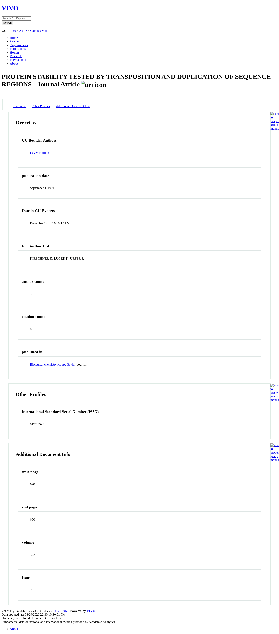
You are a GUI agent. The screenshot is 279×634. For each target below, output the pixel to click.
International (18, 59)
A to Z (23, 30)
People (14, 41)
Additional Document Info (73, 106)
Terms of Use (61, 611)
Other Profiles (41, 106)
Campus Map (39, 30)
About (14, 63)
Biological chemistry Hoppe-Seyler (52, 364)
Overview (19, 106)
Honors (14, 52)
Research (16, 56)
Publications (18, 48)
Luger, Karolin (39, 152)
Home (12, 30)
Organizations (19, 45)
